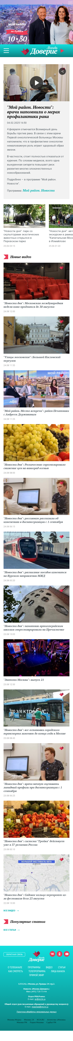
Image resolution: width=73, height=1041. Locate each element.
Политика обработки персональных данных (37, 1011)
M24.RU (40, 1019)
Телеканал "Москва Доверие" (39, 50)
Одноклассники (59, 954)
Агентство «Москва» (56, 1019)
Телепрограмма (37, 971)
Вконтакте (52, 954)
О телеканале (15, 967)
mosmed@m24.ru (40, 1006)
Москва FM (22, 1022)
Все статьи (10, 930)
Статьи (61, 967)
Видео (49, 967)
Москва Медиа (14, 1019)
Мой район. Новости (39, 190)
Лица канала (58, 971)
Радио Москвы (37, 1022)
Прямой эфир (36, 975)
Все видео (9, 910)
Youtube (66, 954)
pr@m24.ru (40, 999)
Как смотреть (15, 971)
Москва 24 (29, 1019)
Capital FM (51, 1022)
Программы (34, 967)
